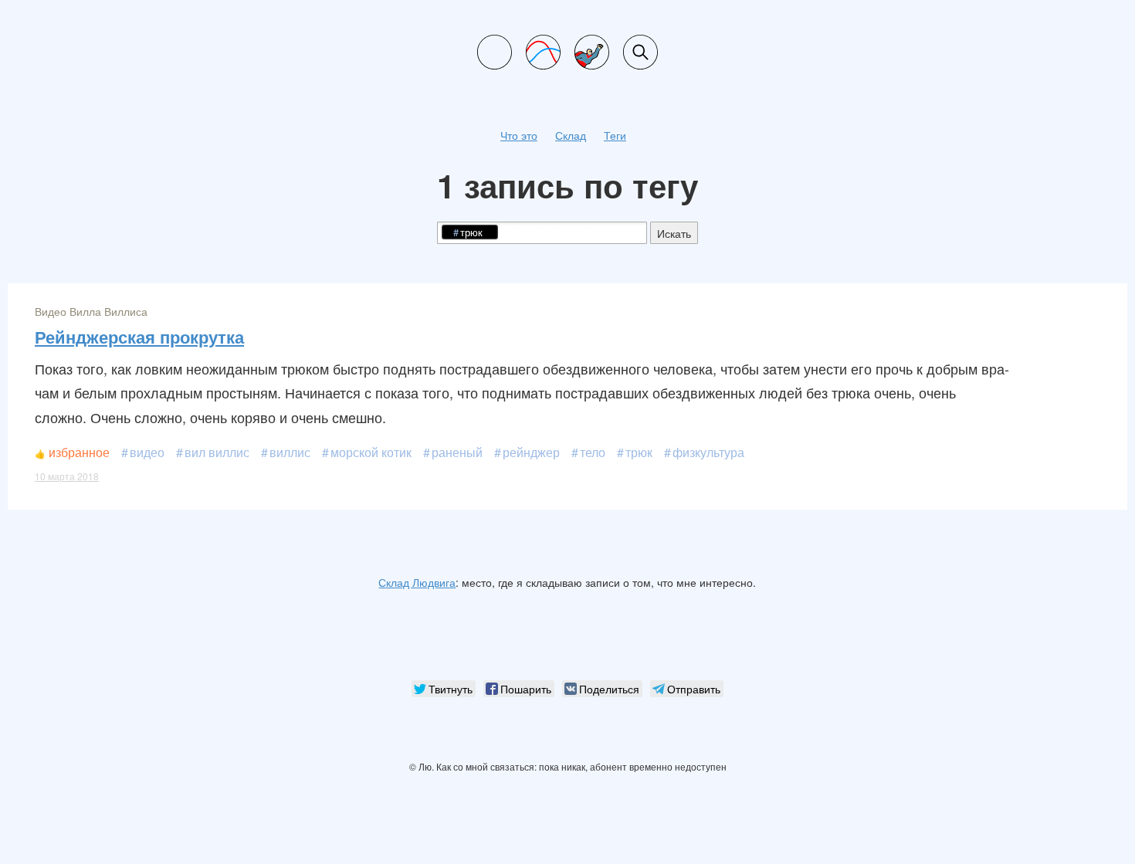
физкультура (708, 452)
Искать (674, 233)
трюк (638, 452)
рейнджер (531, 452)
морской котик (371, 452)
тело (592, 452)
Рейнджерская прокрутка (139, 336)
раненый (457, 452)
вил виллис (217, 452)
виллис (289, 452)
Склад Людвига (417, 582)
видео (147, 452)
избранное (79, 452)
